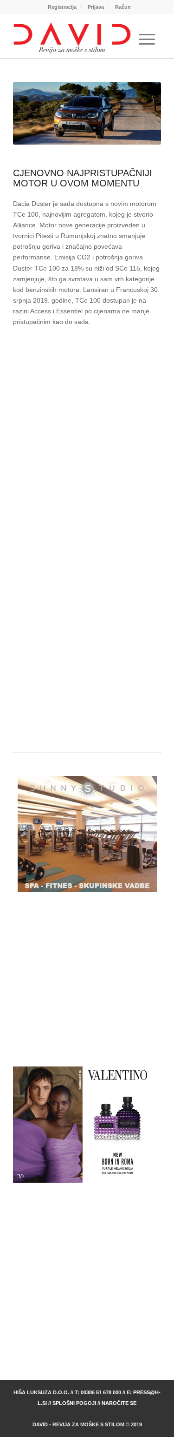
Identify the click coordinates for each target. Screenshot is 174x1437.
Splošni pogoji (74, 1403)
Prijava (96, 7)
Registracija (62, 7)
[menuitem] (62, 7)
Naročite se (119, 1403)
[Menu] (147, 39)
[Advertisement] (87, 436)
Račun (123, 7)
